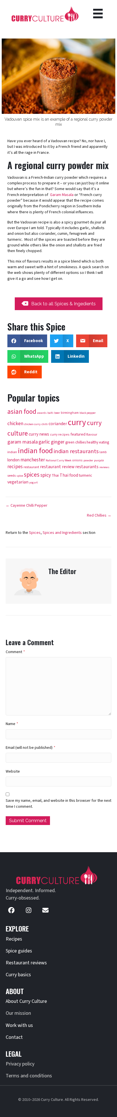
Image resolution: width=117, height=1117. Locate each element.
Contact (14, 1037)
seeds (11, 475)
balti (50, 413)
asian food (21, 411)
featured (77, 434)
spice (19, 476)
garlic (44, 441)
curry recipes (60, 434)
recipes (15, 466)
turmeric (85, 475)
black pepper (88, 413)
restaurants (87, 466)
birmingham (70, 412)
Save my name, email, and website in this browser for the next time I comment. (58, 803)
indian (12, 452)
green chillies (75, 442)
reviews (104, 467)
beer (57, 413)
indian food (35, 451)
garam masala (22, 441)
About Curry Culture (26, 1001)
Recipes (14, 939)
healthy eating (98, 442)
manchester (32, 459)
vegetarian (17, 482)
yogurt (33, 482)
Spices (35, 533)
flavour (91, 434)
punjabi (99, 460)
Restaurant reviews (26, 962)
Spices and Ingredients (62, 533)
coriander (58, 424)
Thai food (69, 475)
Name (12, 724)
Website (13, 771)
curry (77, 423)
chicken (15, 423)
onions (77, 460)
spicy (45, 475)
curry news (39, 434)
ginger (57, 441)
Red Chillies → (99, 515)
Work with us (19, 1025)
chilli (44, 424)
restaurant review (57, 467)
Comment (15, 652)
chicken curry (32, 424)
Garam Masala (62, 195)
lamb (103, 452)
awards (42, 413)
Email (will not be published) (30, 748)
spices (31, 474)
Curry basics (18, 974)
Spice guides (19, 950)
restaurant (31, 467)
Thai (55, 475)
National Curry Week (58, 460)
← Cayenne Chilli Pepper (26, 505)
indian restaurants (76, 451)
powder (88, 460)
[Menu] (98, 13)
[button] (11, 910)
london (13, 460)
